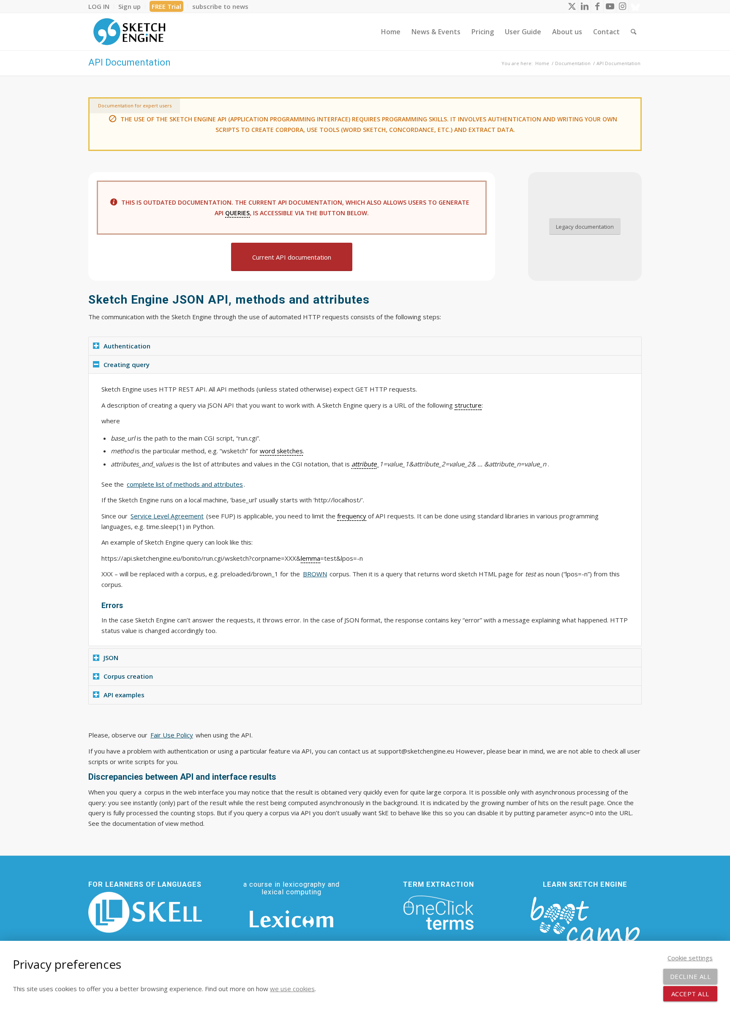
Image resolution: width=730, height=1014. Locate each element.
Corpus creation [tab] (128, 676)
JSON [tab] (111, 657)
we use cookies (292, 988)
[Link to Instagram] (622, 6)
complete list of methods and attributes (185, 484)
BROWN (315, 574)
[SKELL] (145, 912)
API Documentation (129, 62)
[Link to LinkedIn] (584, 6)
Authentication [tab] (127, 346)
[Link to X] (572, 6)
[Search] (633, 31)
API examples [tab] (124, 695)
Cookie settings (690, 958)
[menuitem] (101, 6)
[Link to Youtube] (610, 6)
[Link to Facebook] (597, 6)
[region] (365, 509)
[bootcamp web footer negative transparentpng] (585, 926)
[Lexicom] (291, 918)
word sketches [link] (281, 451)
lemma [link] (310, 558)
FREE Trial (166, 6)
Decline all (690, 976)
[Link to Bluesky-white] (635, 6)
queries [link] (237, 213)
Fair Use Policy (171, 735)
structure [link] (468, 405)
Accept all (690, 993)
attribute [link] (363, 464)
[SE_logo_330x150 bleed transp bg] (129, 31)
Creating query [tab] (127, 364)
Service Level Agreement (167, 516)
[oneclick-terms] (438, 913)
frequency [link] (351, 516)
